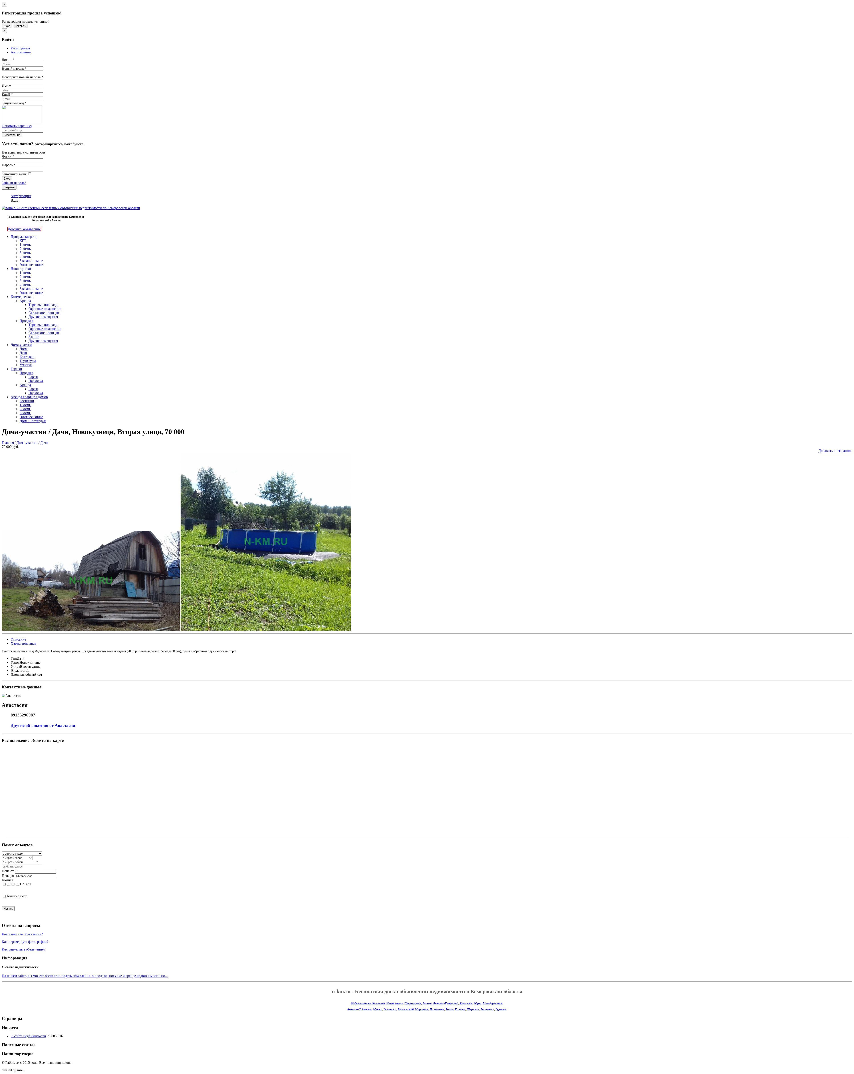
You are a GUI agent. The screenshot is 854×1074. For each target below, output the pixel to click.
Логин (8, 60)
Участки (26, 365)
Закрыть (20, 26)
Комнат (7, 880)
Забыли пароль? (14, 183)
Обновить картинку (17, 126)
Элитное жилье (31, 265)
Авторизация (21, 52)
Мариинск (421, 1009)
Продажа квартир (24, 237)
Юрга (477, 1003)
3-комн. (25, 253)
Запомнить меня (14, 174)
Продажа (26, 321)
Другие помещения (43, 317)
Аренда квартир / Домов (29, 397)
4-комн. (25, 257)
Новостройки (21, 269)
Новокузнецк (394, 1003)
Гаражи (16, 369)
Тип (14, 658)
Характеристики (23, 643)
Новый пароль (14, 68)
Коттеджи (27, 357)
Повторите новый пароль (22, 77)
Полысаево (437, 1009)
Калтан (460, 1009)
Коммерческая (21, 297)
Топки (449, 1009)
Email (7, 94)
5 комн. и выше (31, 261)
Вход (7, 26)
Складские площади (43, 313)
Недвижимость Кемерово (368, 1003)
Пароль (9, 165)
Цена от (8, 871)
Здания (33, 337)
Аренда (25, 301)
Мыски (377, 1009)
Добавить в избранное (835, 451)
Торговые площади (43, 305)
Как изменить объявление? (22, 934)
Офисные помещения (44, 309)
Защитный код (14, 103)
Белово (427, 1003)
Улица (15, 666)
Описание (18, 639)
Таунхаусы (28, 361)
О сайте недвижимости (28, 1036)
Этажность (19, 670)
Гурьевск (501, 1009)
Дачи (23, 353)
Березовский (406, 1009)
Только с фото (16, 896)
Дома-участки (21, 345)
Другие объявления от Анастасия (43, 725)
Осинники (390, 1009)
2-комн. (25, 249)
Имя (6, 86)
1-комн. (25, 245)
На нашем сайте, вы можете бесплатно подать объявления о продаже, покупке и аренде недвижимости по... (85, 976)
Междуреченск (492, 1003)
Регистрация (20, 48)
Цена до (8, 876)
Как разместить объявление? (23, 949)
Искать (8, 908)
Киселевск (466, 1003)
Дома (24, 349)
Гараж (33, 377)
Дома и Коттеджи (33, 421)
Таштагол (487, 1009)
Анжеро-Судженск (359, 1009)
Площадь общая (23, 674)
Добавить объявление (24, 229)
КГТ (23, 241)
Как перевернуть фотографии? (25, 942)
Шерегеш (473, 1009)
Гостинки (27, 401)
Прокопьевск (412, 1003)
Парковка (35, 381)
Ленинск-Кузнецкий (445, 1003)
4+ (29, 884)
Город (15, 662)
